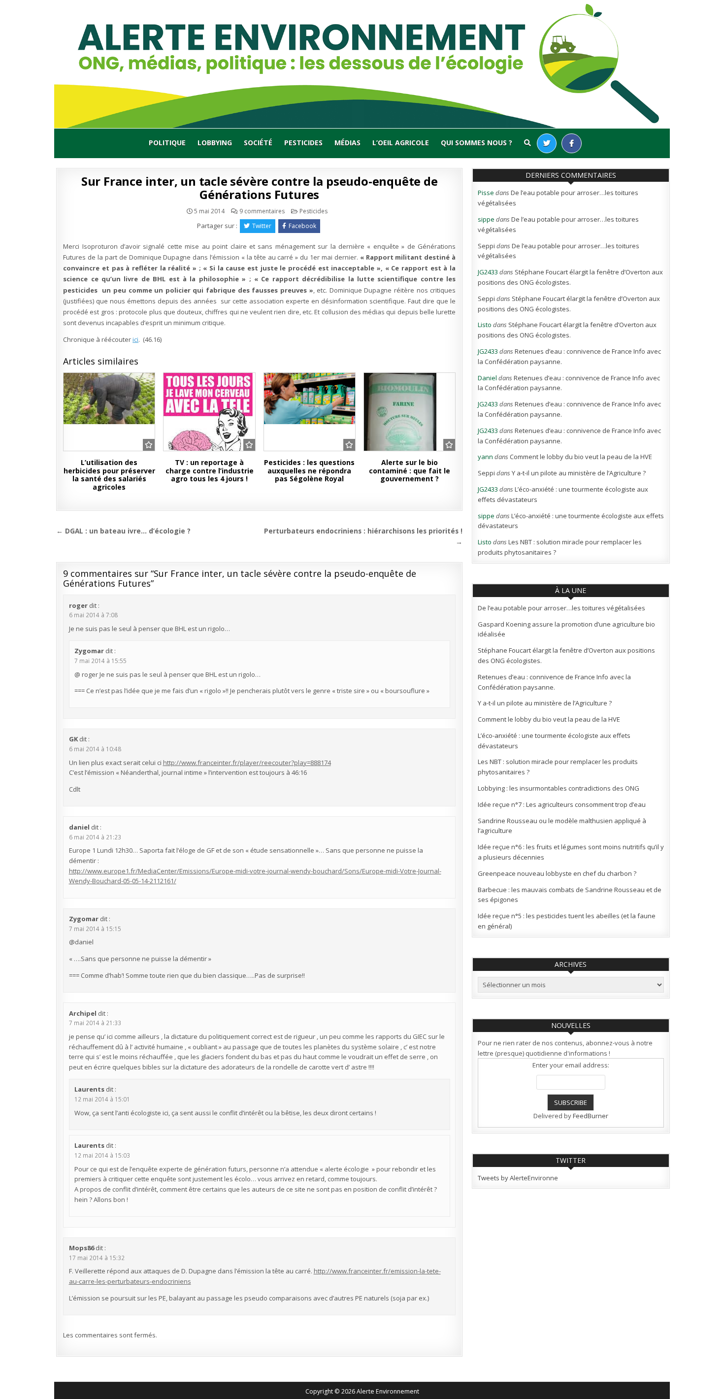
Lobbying (214, 142)
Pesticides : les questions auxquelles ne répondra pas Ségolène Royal (309, 471)
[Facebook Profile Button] (571, 143)
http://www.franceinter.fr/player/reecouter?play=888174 (247, 762)
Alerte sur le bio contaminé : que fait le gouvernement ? (409, 471)
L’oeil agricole (400, 142)
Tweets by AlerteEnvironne (518, 1177)
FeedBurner (590, 1115)
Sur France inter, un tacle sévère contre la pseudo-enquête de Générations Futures (259, 187)
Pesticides (303, 142)
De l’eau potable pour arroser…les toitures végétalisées (561, 607)
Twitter (261, 226)
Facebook (302, 226)
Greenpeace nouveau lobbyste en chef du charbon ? (557, 873)
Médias (347, 142)
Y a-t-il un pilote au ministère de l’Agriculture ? (579, 472)
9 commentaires (262, 211)
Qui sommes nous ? (476, 142)
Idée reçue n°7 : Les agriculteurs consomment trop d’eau (562, 804)
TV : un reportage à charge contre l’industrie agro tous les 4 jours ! (209, 471)
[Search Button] (527, 142)
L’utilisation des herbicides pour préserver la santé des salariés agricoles (109, 475)
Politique (167, 142)
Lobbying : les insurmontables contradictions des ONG (558, 788)
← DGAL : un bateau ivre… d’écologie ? (123, 530)
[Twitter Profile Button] (546, 143)
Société (258, 142)
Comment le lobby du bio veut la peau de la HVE (581, 456)
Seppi (486, 245)
